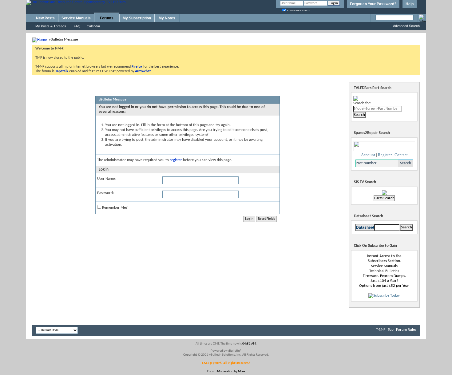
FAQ (77, 26)
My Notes (167, 18)
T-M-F (380, 330)
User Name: (106, 179)
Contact (401, 154)
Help (410, 4)
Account (368, 154)
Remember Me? (114, 208)
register (176, 160)
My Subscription (137, 18)
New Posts (45, 18)
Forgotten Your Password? (373, 4)
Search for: (362, 103)
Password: (105, 193)
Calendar (93, 26)
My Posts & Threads (50, 26)
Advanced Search (406, 26)
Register (385, 154)
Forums (106, 18)
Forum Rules (406, 330)
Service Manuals (76, 18)
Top (391, 330)
